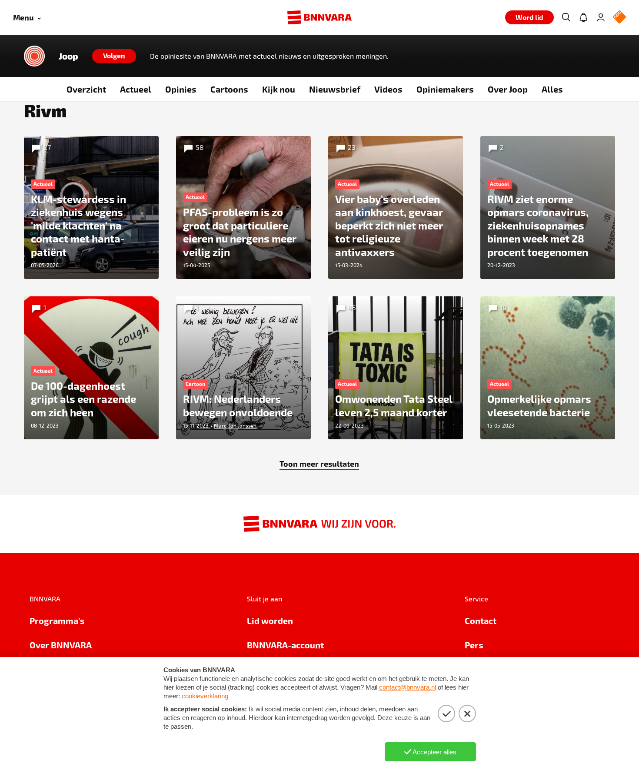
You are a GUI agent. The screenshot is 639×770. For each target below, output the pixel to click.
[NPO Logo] (619, 17)
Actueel (135, 89)
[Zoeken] (566, 17)
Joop (68, 56)
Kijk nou (278, 89)
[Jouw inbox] (583, 17)
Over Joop (508, 89)
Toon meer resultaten (319, 463)
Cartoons (229, 89)
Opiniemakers (445, 89)
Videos (388, 89)
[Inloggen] (601, 17)
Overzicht (86, 89)
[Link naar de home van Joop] (34, 56)
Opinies (180, 89)
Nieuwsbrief (334, 89)
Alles (552, 89)
